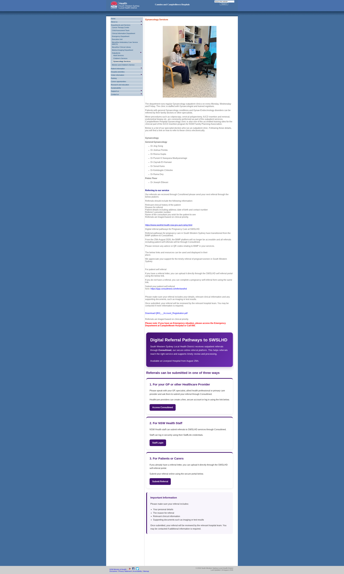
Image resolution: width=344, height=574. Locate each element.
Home (113, 19)
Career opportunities (118, 82)
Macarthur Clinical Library (121, 47)
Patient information (118, 69)
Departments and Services (120, 25)
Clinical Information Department (123, 33)
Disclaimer (113, 571)
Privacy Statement (125, 571)
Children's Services (120, 58)
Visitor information (117, 75)
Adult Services (118, 55)
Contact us (115, 94)
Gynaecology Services (122, 61)
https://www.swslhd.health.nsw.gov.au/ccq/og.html (168, 225)
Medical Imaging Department (122, 50)
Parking (114, 78)
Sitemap (146, 571)
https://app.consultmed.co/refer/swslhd (168, 289)
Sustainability (116, 88)
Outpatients (116, 53)
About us (114, 22)
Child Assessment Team (120, 30)
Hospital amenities (118, 72)
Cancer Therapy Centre (120, 27)
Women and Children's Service (123, 65)
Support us (115, 91)
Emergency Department (120, 36)
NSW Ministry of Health (118, 569)
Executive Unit (117, 39)
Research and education (120, 85)
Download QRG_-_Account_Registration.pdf (166, 313)
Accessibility (137, 571)
